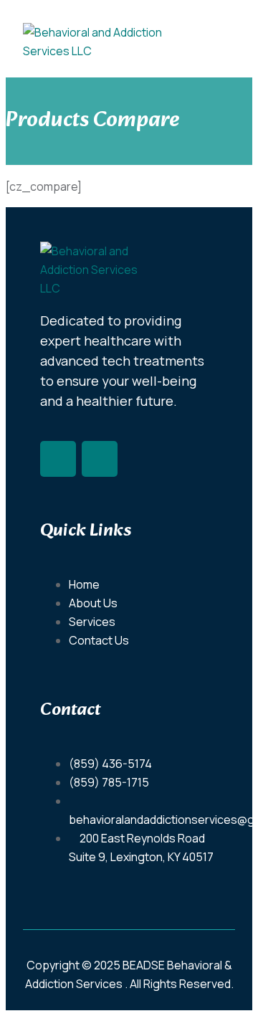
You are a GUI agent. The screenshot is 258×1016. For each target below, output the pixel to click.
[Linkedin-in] (100, 459)
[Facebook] (58, 459)
